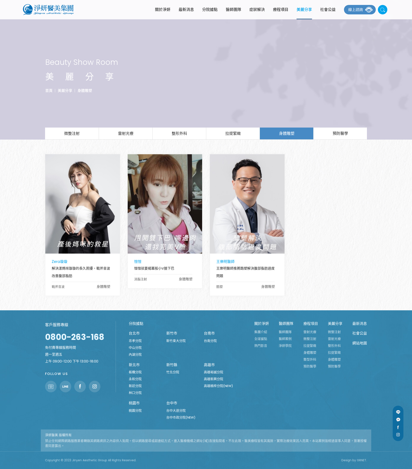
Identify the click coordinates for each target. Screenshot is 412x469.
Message (398, 419)
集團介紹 (260, 332)
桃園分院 (135, 410)
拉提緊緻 (233, 133)
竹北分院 (172, 372)
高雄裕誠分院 (213, 372)
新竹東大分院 (176, 340)
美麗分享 (304, 9)
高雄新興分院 (213, 379)
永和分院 (135, 379)
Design (346, 460)
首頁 (49, 90)
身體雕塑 (84, 90)
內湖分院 (135, 354)
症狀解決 (257, 9)
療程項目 (280, 9)
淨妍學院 (285, 345)
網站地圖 (359, 343)
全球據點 (260, 339)
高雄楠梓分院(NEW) (218, 386)
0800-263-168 (74, 337)
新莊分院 (135, 386)
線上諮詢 (355, 9)
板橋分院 (135, 372)
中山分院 (135, 347)
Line (398, 412)
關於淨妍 (162, 9)
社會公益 (328, 9)
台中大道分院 (176, 410)
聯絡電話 (51, 386)
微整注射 (72, 133)
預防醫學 (340, 133)
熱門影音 (260, 345)
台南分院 (210, 340)
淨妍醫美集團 (48, 9)
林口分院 (135, 392)
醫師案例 (285, 339)
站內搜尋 (382, 9)
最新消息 (186, 9)
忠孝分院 (135, 340)
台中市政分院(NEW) (180, 417)
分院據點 (210, 9)
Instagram (398, 434)
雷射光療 (125, 133)
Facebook (398, 427)
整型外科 (309, 359)
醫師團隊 (233, 9)
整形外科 (179, 133)
